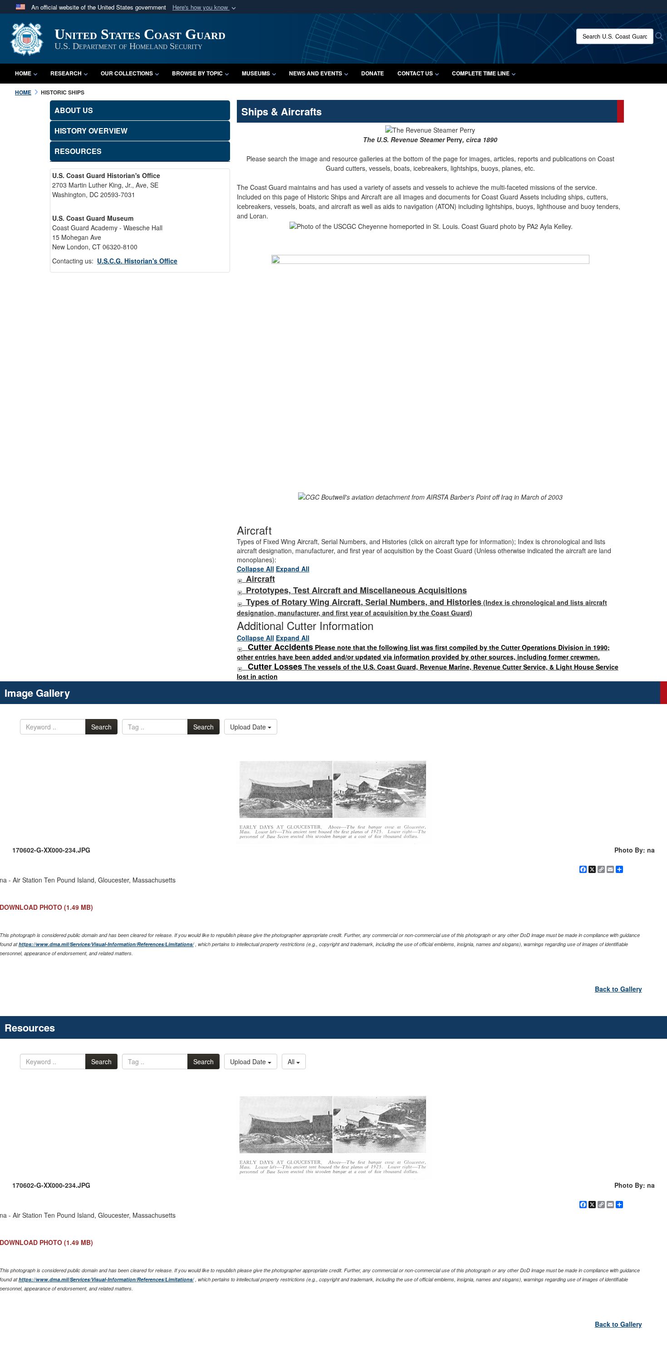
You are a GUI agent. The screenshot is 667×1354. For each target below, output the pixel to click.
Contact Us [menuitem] (415, 73)
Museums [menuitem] (256, 73)
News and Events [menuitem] (315, 73)
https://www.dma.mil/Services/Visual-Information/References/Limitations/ (106, 944)
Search (101, 726)
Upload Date (249, 726)
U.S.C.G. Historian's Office (137, 260)
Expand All (292, 568)
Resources (78, 151)
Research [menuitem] (66, 73)
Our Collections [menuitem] (127, 73)
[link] (239, 579)
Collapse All (255, 568)
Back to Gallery (618, 988)
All (292, 1061)
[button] (205, 7)
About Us (73, 110)
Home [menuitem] (23, 73)
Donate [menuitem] (372, 73)
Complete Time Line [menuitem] (481, 73)
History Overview (91, 130)
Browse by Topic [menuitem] (197, 73)
